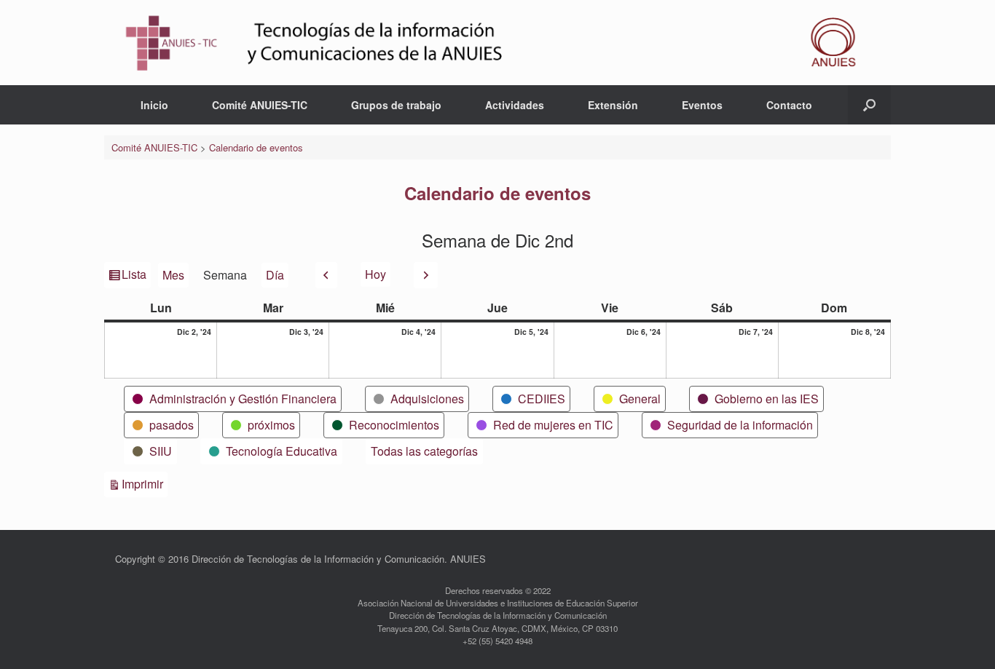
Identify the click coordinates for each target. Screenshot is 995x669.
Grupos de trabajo (396, 105)
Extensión (613, 105)
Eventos (702, 105)
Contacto (789, 105)
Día (275, 274)
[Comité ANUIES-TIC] (497, 42)
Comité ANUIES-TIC (259, 105)
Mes (173, 274)
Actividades (514, 105)
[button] (869, 104)
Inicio (154, 105)
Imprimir (145, 483)
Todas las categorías (424, 451)
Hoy (375, 274)
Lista (135, 276)
